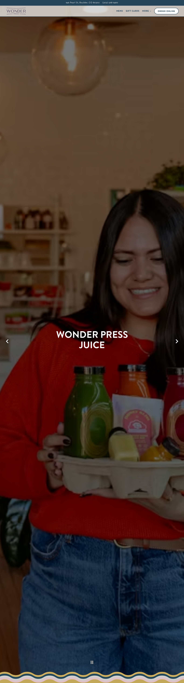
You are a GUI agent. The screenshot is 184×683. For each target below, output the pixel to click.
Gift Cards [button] (132, 11)
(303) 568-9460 (110, 3)
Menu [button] (119, 11)
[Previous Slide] (7, 341)
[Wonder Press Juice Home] (17, 11)
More (147, 11)
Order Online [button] (166, 11)
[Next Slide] (177, 341)
